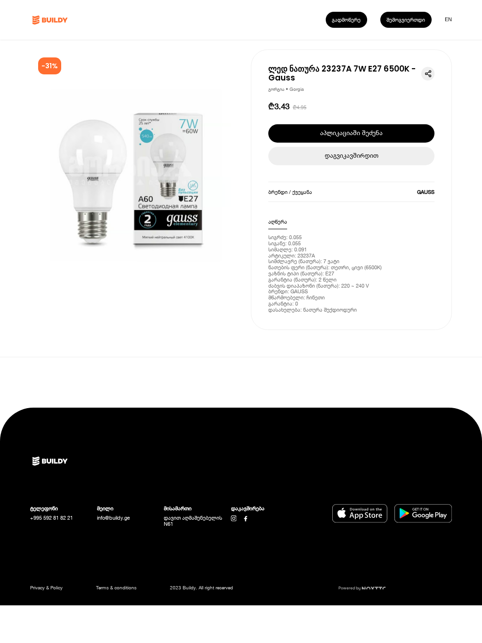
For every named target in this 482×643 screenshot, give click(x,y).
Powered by (350, 588)
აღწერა (277, 221)
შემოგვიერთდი (405, 19)
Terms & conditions (116, 587)
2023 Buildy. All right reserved (201, 587)
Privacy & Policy (46, 587)
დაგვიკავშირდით (351, 155)
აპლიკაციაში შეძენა (351, 133)
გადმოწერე (346, 19)
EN (448, 19)
